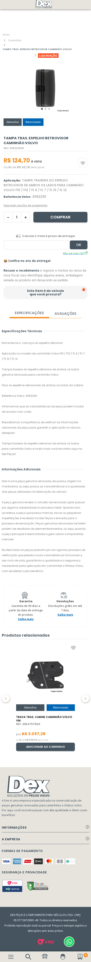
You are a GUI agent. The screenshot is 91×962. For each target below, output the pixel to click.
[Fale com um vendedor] (69, 941)
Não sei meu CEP (73, 253)
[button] (28, 956)
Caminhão (14, 40)
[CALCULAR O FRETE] (78, 244)
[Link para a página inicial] (6, 34)
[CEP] (45, 241)
